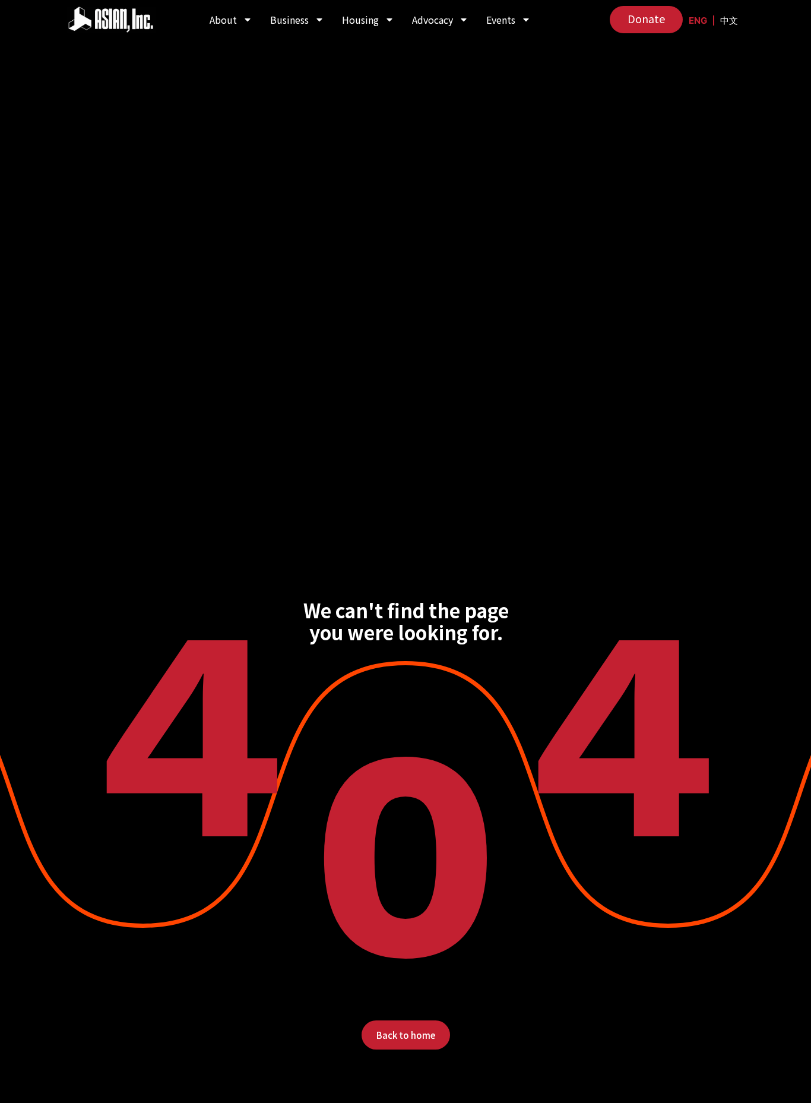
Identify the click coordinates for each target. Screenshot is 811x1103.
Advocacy (432, 19)
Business (289, 19)
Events (500, 19)
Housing (360, 19)
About (223, 19)
